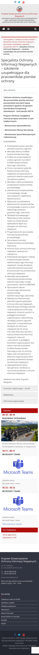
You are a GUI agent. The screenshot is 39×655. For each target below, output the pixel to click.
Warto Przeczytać (7, 613)
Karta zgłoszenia (9, 535)
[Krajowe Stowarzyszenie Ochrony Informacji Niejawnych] (3, 29)
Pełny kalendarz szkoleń (12, 524)
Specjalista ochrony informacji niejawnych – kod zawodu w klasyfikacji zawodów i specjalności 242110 (19, 44)
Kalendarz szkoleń (7, 603)
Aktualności (5, 610)
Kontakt (4, 620)
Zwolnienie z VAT (9, 537)
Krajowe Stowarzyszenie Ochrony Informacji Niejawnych (19, 15)
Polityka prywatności (8, 606)
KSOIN (3, 624)
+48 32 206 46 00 (10, 572)
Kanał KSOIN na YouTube (10, 617)
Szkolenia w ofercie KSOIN (24, 39)
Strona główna (8, 39)
